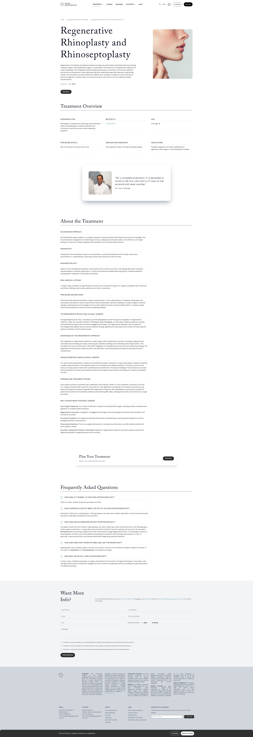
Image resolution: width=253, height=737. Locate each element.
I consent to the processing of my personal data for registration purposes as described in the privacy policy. (99, 642)
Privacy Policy (133, 713)
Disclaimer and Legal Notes (137, 720)
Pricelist (108, 715)
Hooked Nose (111, 124)
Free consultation (111, 710)
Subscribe (189, 716)
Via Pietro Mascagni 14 (66, 710)
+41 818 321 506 (87, 714)
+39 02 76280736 (127, 599)
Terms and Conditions (135, 710)
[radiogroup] (149, 623)
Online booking (110, 713)
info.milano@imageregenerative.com (171, 599)
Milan (145, 623)
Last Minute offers (111, 720)
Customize (175, 733)
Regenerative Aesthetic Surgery (77, 19)
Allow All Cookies (187, 733)
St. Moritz (155, 623)
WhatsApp (147, 599)
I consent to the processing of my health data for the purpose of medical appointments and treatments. (97, 646)
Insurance (108, 717)
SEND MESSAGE (67, 655)
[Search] (159, 4)
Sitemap (108, 722)
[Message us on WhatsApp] (169, 4)
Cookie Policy (132, 715)
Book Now (188, 4)
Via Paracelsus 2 (87, 710)
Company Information (135, 717)
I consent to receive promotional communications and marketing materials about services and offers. (96, 649)
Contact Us (177, 4)
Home (62, 19)
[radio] (142, 623)
